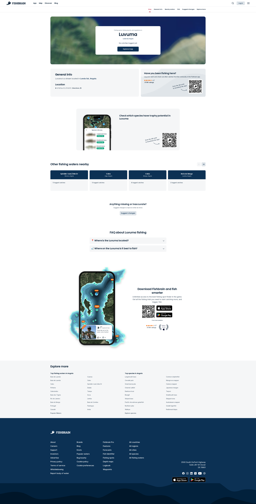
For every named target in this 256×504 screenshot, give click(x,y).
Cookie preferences (85, 465)
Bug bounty (81, 458)
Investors (54, 454)
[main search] (232, 3)
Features (106, 446)
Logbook (106, 465)
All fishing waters (136, 458)
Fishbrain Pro (108, 442)
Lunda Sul (125, 38)
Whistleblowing (56, 469)
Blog (78, 446)
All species (134, 454)
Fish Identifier (108, 454)
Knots (79, 450)
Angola (131, 38)
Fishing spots (108, 458)
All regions (133, 446)
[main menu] (248, 3)
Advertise (54, 458)
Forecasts (107, 450)
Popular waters (83, 454)
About (53, 442)
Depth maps (108, 462)
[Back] (199, 164)
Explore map (128, 49)
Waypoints (107, 469)
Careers (53, 446)
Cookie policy (82, 462)
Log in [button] (241, 3)
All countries (134, 442)
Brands (80, 442)
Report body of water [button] (59, 473)
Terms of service (57, 465)
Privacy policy (56, 462)
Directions (75, 88)
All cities (132, 450)
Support (53, 450)
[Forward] (204, 164)
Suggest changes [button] (128, 213)
